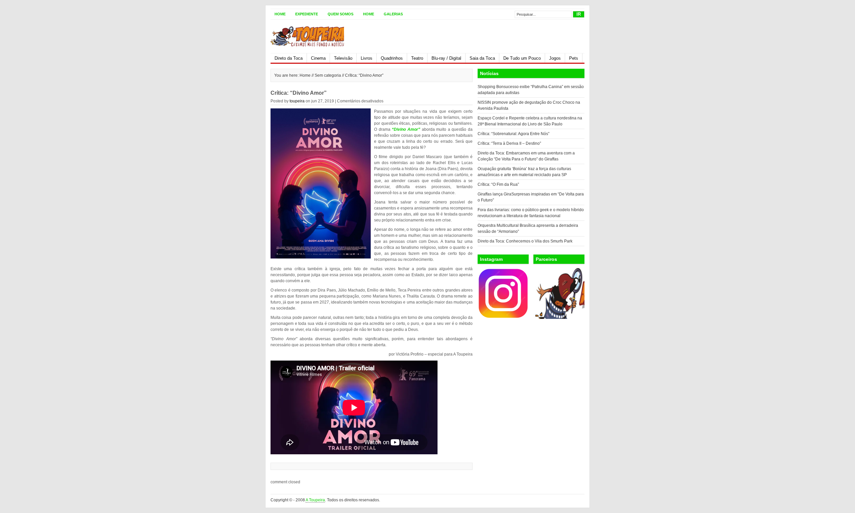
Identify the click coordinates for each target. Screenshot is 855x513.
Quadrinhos (392, 58)
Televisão (343, 58)
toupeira (297, 101)
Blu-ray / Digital (446, 58)
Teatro (417, 58)
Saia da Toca (482, 58)
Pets (573, 58)
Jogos (555, 58)
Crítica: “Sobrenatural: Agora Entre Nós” (513, 133)
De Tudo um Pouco (522, 58)
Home (280, 14)
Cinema (318, 58)
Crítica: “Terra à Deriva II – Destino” (509, 143)
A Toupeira (315, 500)
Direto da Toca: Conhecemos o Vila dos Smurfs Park (525, 241)
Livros (366, 58)
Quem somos (340, 14)
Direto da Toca (289, 58)
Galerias (393, 14)
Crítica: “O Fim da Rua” (498, 184)
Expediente (306, 14)
